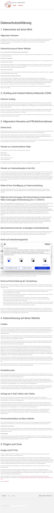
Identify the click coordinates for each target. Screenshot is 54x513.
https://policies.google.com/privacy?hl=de (27, 477)
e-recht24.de (6, 481)
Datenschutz (4, 495)
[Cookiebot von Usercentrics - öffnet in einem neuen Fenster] (45, 244)
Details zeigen (45, 264)
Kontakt (14, 5)
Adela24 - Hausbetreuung (18, 2)
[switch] (21, 261)
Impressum (20, 5)
